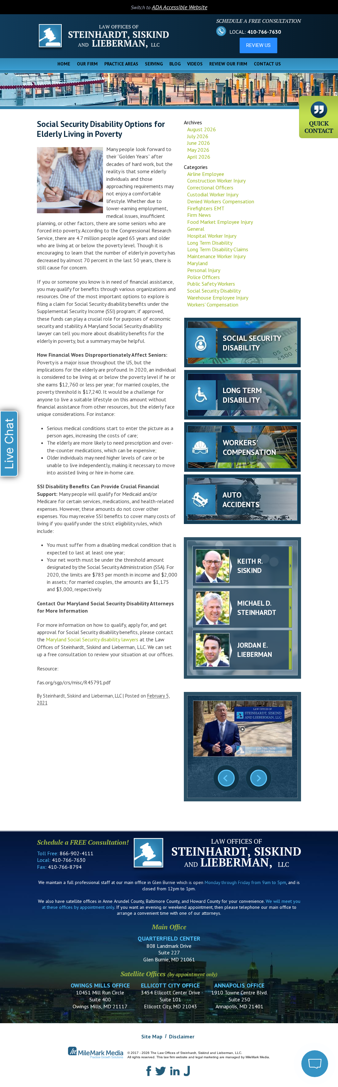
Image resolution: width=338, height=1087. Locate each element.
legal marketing (207, 1057)
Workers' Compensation (212, 304)
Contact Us (267, 64)
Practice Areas (121, 64)
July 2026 (197, 136)
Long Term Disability (209, 242)
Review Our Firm (228, 64)
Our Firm (87, 64)
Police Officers (203, 277)
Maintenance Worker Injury (216, 256)
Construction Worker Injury (216, 180)
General (195, 228)
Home (63, 64)
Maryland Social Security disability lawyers (92, 639)
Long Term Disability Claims (217, 249)
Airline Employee (205, 174)
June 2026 (198, 143)
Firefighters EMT (205, 208)
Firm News (199, 215)
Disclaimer (181, 1036)
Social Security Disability (214, 290)
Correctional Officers (210, 187)
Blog (175, 64)
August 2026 (201, 129)
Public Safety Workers (211, 283)
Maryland (197, 263)
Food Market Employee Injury (220, 222)
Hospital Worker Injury (211, 235)
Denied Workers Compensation (220, 201)
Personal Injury (203, 270)
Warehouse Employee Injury (217, 297)
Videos (195, 64)
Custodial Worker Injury (212, 194)
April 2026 (198, 156)
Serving (154, 64)
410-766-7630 (264, 31)
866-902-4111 (76, 853)
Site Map (151, 1036)
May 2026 (198, 149)
